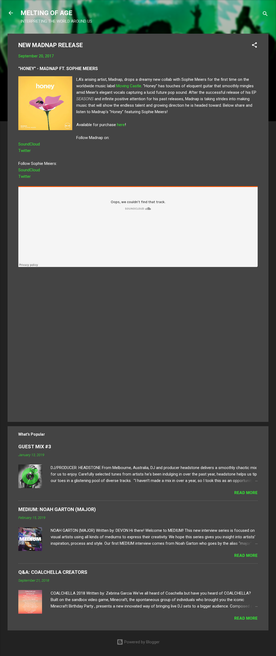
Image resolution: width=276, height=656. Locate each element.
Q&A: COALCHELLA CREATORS (52, 572)
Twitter (24, 150)
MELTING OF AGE (46, 13)
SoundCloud (29, 144)
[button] (254, 46)
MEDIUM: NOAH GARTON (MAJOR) (57, 509)
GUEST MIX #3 (34, 446)
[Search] (265, 14)
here (121, 124)
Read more (246, 492)
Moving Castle (128, 86)
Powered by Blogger (141, 642)
